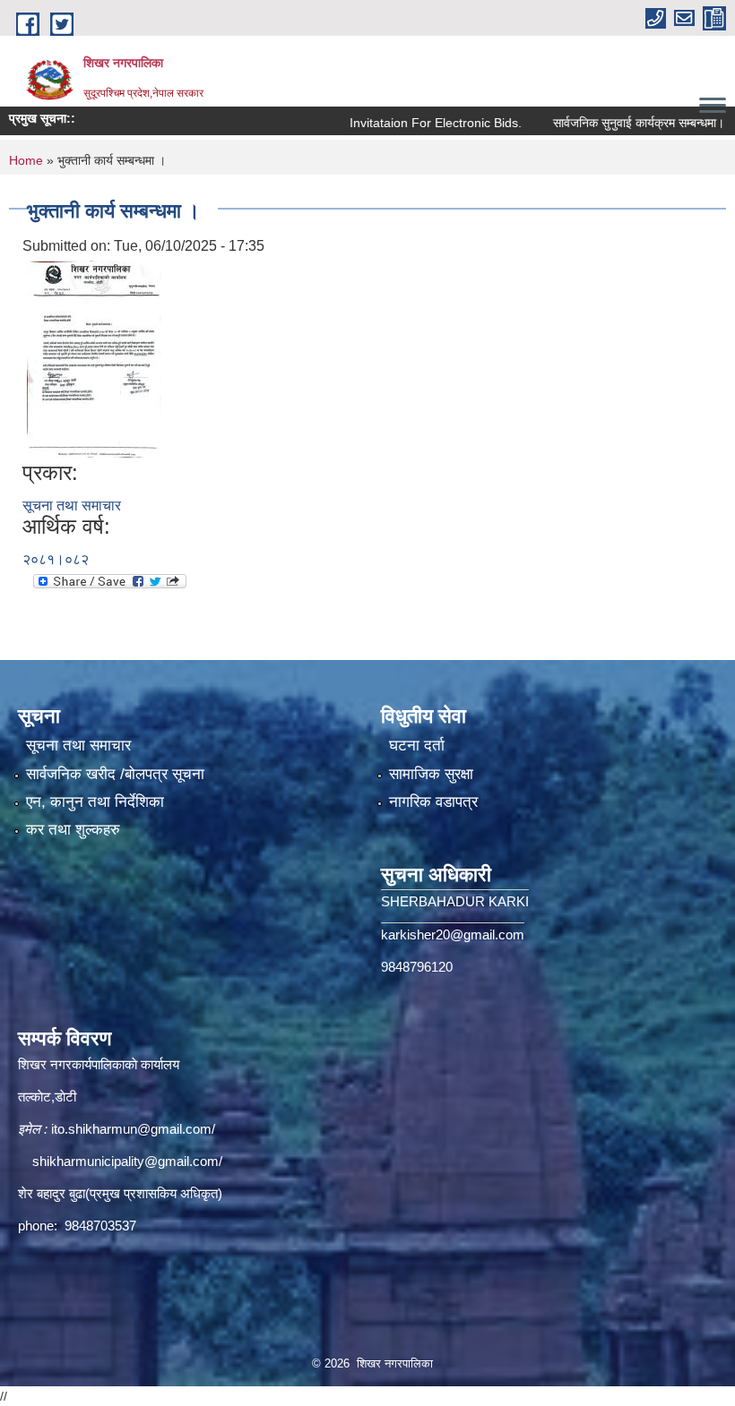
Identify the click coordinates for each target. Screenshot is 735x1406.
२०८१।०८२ (55, 559)
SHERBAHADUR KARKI (455, 901)
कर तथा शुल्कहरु (73, 829)
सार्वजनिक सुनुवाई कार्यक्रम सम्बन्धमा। (610, 123)
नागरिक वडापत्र (433, 801)
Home (26, 160)
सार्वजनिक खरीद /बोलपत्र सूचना (115, 774)
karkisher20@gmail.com (452, 934)
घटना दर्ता (417, 745)
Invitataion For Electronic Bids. (408, 123)
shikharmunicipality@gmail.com (125, 1161)
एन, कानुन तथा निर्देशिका (95, 801)
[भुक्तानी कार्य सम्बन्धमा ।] (94, 357)
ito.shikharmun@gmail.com (131, 1128)
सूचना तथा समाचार (71, 505)
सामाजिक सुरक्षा (431, 774)
